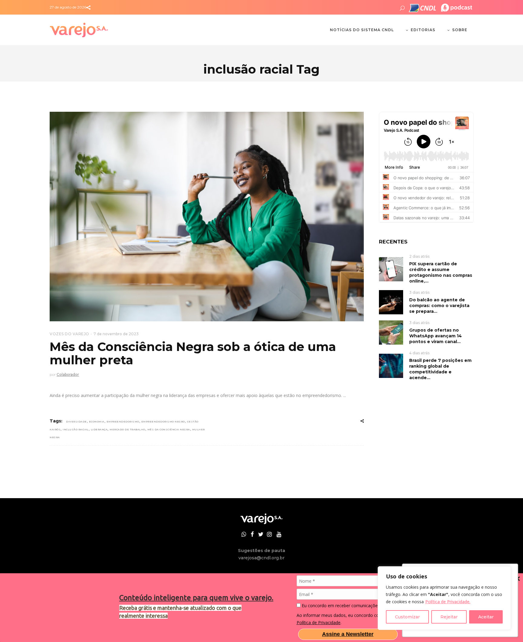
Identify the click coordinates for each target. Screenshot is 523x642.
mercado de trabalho (127, 429)
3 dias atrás (419, 292)
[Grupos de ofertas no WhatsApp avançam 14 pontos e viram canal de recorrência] (391, 332)
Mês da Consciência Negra (168, 429)
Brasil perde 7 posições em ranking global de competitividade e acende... (440, 369)
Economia (96, 421)
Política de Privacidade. (447, 601)
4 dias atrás (419, 353)
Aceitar (486, 617)
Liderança (99, 429)
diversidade (76, 421)
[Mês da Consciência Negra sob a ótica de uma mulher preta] (207, 216)
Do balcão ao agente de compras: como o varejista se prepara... (439, 305)
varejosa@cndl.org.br (261, 558)
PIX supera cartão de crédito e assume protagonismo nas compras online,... (440, 272)
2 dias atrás (419, 256)
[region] (444, 598)
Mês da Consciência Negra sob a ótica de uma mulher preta (193, 353)
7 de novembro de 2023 (116, 334)
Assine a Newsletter (347, 634)
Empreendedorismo (123, 421)
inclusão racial (76, 429)
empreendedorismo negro (163, 421)
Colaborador (68, 374)
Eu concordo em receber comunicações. (341, 605)
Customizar (407, 617)
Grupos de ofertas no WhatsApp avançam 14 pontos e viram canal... (435, 335)
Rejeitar (449, 617)
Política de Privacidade (318, 622)
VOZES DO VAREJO (69, 334)
